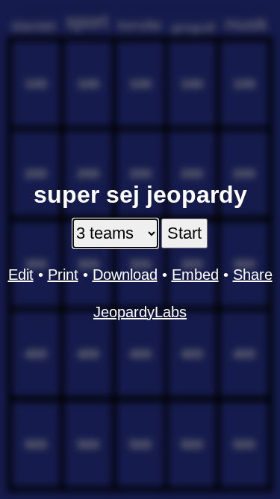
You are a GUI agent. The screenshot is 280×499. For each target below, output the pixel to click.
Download (125, 274)
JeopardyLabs (140, 312)
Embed (195, 274)
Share (253, 274)
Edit (21, 274)
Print (63, 274)
